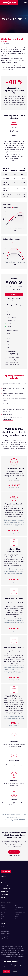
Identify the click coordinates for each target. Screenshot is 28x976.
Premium (14, 127)
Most (2, 914)
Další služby (4, 894)
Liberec (3, 912)
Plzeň (2, 916)
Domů (2, 880)
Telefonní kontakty (5, 933)
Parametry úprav (5, 888)
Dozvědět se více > (8, 419)
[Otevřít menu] (25, 2)
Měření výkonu (5, 891)
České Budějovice (19, 907)
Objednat (14, 294)
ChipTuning (4, 883)
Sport (14, 135)
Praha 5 (3, 905)
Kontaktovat (14, 852)
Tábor (2, 918)
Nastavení (14, 971)
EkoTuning (14, 131)
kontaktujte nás (14, 361)
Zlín (16, 918)
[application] (14, 220)
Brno (16, 905)
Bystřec (3, 907)
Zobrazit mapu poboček (14, 855)
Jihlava (16, 910)
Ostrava (17, 914)
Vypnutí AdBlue (5, 886)
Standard (14, 123)
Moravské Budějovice (20, 912)
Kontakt (3, 897)
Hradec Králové (4, 910)
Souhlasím (6, 971)
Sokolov (17, 916)
